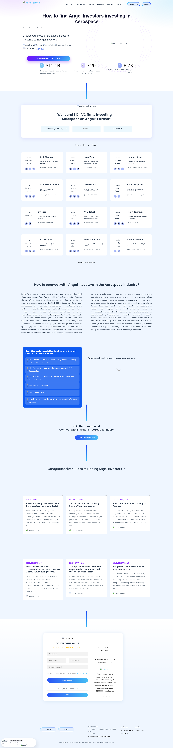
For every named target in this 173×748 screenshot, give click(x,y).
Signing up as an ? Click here (67, 647)
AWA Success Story (36, 393)
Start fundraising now (86, 437)
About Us (137, 727)
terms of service (82, 673)
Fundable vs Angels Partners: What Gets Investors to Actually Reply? (43, 504)
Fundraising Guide (126, 727)
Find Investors (80, 4)
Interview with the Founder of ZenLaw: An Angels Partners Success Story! (51, 378)
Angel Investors (39, 28)
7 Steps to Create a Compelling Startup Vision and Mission (84, 504)
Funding (91, 4)
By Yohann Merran (34, 530)
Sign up (48, 729)
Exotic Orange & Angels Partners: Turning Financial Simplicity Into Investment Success (52, 361)
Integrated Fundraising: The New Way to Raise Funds (128, 568)
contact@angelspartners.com (99, 736)
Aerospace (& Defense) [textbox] (54, 129)
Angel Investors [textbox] (116, 129)
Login (67, 695)
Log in (146, 4)
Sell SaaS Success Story (38, 386)
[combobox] (55, 129)
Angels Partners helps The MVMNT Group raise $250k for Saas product (53, 400)
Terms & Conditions (127, 730)
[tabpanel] (105, 665)
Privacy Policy (139, 730)
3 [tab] (110, 697)
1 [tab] (104, 697)
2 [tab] (107, 697)
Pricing (118, 4)
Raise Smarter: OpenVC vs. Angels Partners (129, 504)
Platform (68, 4)
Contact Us (124, 733)
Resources (100, 4)
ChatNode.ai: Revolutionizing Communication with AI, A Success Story (50, 369)
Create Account (67, 680)
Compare (110, 4)
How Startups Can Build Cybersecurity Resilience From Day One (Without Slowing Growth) (43, 569)
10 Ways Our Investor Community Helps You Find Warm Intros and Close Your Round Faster (85, 569)
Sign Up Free (134, 4)
